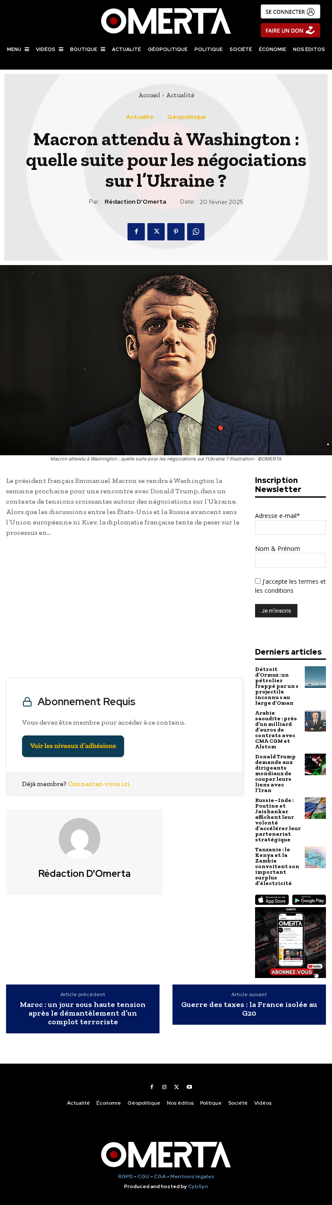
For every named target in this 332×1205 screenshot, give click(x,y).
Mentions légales (192, 1176)
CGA (160, 1176)
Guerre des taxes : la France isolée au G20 (249, 1009)
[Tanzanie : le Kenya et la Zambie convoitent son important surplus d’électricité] (315, 857)
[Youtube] (189, 1087)
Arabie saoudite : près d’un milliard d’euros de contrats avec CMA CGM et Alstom (276, 730)
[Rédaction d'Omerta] (85, 839)
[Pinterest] (176, 231)
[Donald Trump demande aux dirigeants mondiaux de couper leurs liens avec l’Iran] (315, 764)
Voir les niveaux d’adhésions (73, 746)
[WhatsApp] (195, 231)
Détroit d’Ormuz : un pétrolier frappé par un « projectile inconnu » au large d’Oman (276, 686)
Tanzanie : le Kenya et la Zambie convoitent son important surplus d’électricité (277, 866)
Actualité (180, 95)
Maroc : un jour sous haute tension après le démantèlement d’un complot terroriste (83, 1013)
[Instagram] (164, 1087)
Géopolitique (186, 117)
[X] (156, 231)
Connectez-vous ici (99, 784)
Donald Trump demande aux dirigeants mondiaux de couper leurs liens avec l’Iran (275, 773)
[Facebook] (136, 231)
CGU (143, 1176)
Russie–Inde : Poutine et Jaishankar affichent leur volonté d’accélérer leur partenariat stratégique (278, 820)
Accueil (149, 95)
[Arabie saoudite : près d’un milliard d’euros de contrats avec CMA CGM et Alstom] (315, 720)
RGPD (125, 1176)
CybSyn (198, 1186)
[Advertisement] (124, 609)
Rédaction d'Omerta (135, 201)
